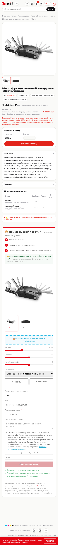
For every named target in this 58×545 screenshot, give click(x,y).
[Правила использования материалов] (40, 530)
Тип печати (9, 369)
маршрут (35, 535)
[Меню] (17, 4)
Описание (8, 153)
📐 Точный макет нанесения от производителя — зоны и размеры (28, 218)
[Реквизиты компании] (34, 530)
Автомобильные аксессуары (42, 16)
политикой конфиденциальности (14, 542)
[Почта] (41, 4)
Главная (5, 16)
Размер (29, 347)
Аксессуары (24, 16)
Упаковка (8, 184)
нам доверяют (15, 530)
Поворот (29, 355)
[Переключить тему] (47, 4)
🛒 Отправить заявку (29, 464)
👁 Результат (41, 381)
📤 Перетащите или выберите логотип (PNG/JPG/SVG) (29, 339)
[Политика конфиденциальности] (46, 530)
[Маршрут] (27, 4)
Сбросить (16, 381)
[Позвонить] (54, 4)
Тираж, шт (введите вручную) (16, 391)
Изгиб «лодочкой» (29, 362)
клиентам (26, 530)
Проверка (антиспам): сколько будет (21, 453)
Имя (6, 400)
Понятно (50, 541)
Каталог (14, 16)
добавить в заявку (29, 144)
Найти (50, 9)
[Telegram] (32, 4)
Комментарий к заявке (14, 419)
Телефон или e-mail (13, 410)
